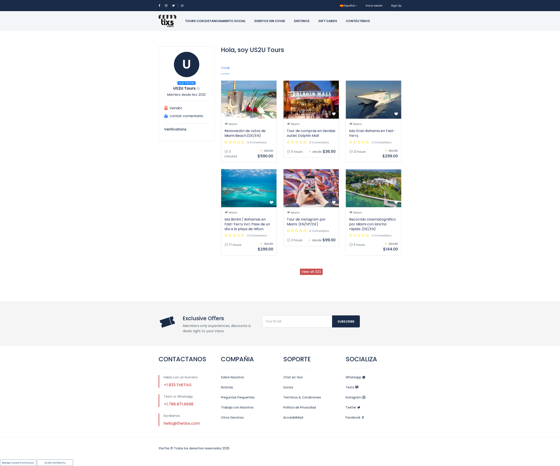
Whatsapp (354, 377)
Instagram (354, 397)
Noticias (227, 387)
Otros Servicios (232, 417)
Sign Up (396, 5)
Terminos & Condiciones (302, 397)
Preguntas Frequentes (238, 397)
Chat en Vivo (293, 377)
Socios (288, 387)
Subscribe (346, 321)
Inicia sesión (374, 5)
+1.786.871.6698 (178, 404)
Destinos (302, 21)
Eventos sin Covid (269, 21)
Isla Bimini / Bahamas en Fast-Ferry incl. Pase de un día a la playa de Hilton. (247, 224)
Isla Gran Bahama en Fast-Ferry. (372, 133)
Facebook (353, 417)
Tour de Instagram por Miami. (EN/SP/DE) (306, 222)
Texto (350, 387)
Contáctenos (358, 21)
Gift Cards (327, 21)
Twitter (351, 407)
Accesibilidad (293, 417)
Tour (225, 68)
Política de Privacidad (299, 407)
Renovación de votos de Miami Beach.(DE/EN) (245, 133)
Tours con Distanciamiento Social (215, 21)
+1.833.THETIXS (178, 385)
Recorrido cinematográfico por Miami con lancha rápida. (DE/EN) (372, 224)
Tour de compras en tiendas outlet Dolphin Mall (311, 133)
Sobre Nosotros (232, 377)
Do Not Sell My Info (55, 463)
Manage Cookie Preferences (18, 463)
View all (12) (311, 272)
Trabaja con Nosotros (237, 407)
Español (349, 5)
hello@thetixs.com (182, 423)
